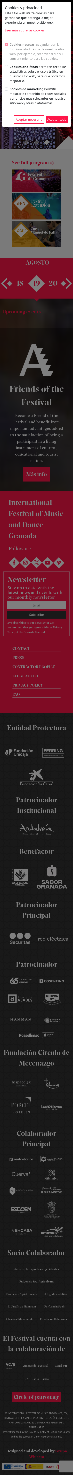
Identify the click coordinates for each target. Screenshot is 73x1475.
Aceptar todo (57, 119)
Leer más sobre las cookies (25, 30)
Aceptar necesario (29, 119)
